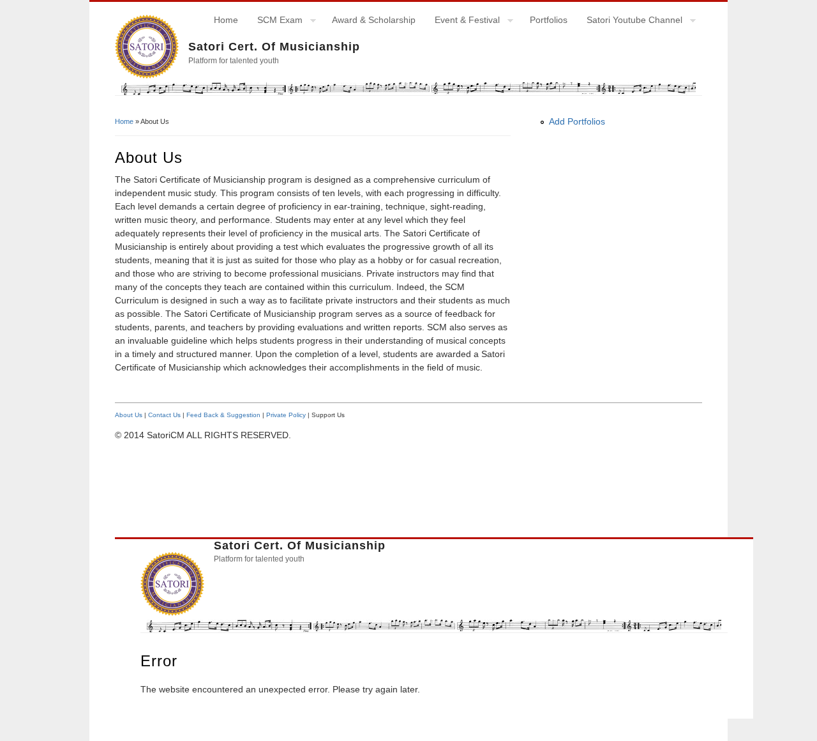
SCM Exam (275, 22)
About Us (128, 414)
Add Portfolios (577, 121)
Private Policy (286, 414)
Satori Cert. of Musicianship (274, 46)
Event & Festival (462, 22)
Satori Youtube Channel (629, 22)
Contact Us (164, 414)
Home (226, 20)
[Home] (147, 75)
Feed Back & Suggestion (223, 414)
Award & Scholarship (374, 20)
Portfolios (548, 20)
